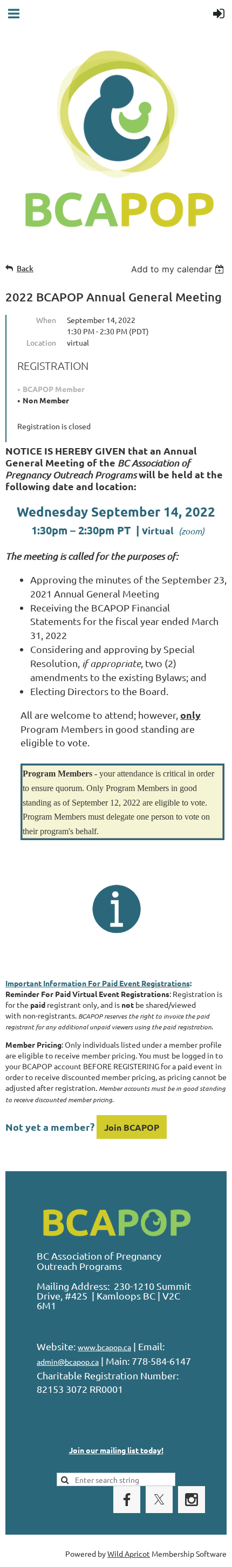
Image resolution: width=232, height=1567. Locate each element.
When (46, 320)
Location (41, 342)
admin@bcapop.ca (68, 1361)
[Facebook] (126, 1499)
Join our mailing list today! (116, 1450)
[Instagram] (191, 1499)
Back (25, 268)
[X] (159, 1499)
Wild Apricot (128, 1553)
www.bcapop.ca (104, 1347)
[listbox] (179, 269)
